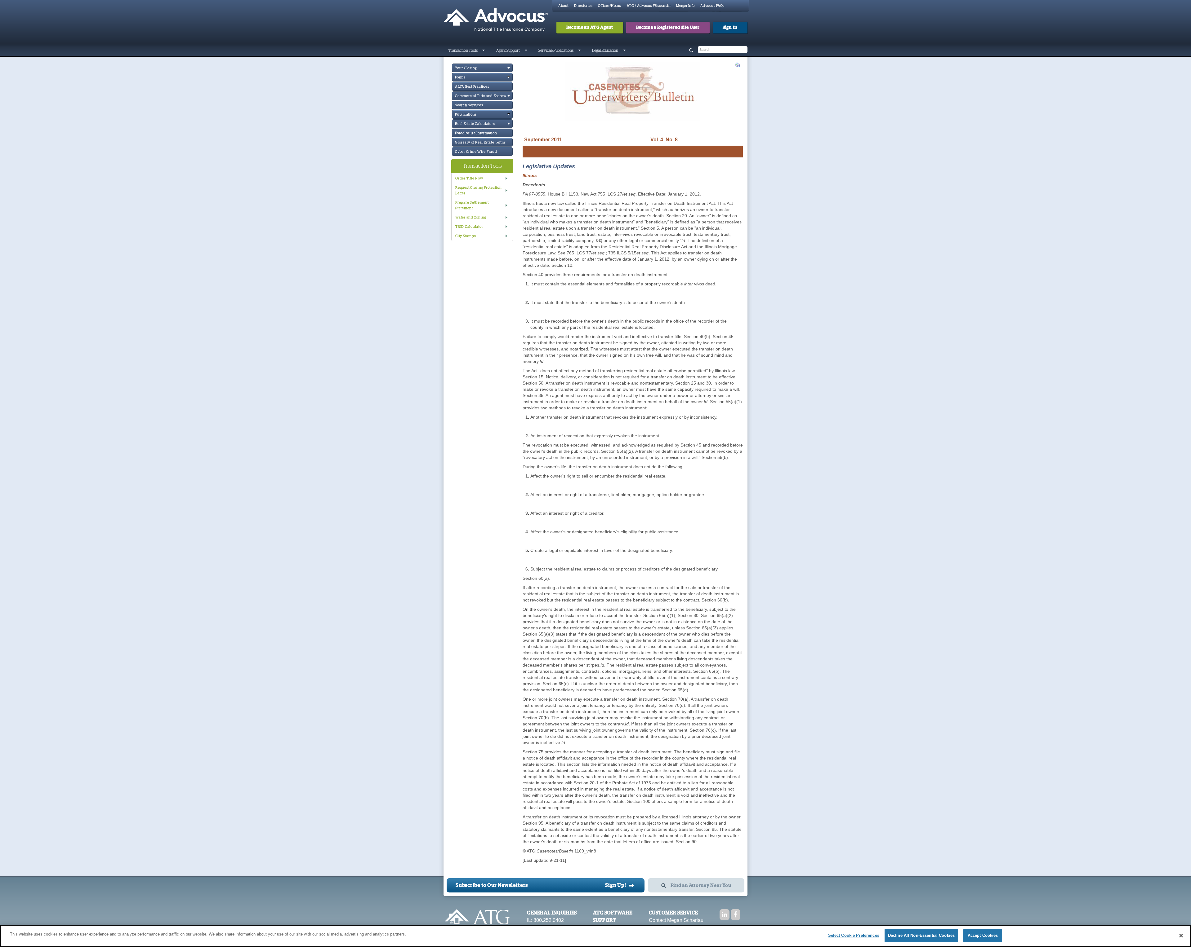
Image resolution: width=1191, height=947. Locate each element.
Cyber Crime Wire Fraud (476, 151)
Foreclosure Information (476, 133)
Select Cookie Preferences (853, 935)
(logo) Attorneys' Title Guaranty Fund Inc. (496, 20)
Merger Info (685, 5)
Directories (583, 5)
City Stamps (465, 236)
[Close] (1181, 935)
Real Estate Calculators (475, 124)
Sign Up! (619, 885)
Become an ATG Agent (589, 27)
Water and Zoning (470, 217)
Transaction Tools (463, 50)
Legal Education (605, 50)
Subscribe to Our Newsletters (492, 885)
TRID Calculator (469, 226)
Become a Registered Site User (668, 27)
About (563, 5)
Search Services (469, 105)
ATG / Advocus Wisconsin (649, 5)
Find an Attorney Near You (701, 885)
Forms (460, 77)
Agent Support (508, 50)
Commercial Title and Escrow (480, 96)
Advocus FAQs (712, 5)
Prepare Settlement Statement (472, 205)
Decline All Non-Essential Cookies (921, 935)
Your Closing (466, 68)
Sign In (730, 27)
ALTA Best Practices (472, 86)
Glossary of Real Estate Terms (480, 142)
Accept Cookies (983, 935)
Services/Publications (555, 50)
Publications (466, 114)
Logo (477, 919)
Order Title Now (469, 178)
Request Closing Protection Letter (478, 190)
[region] (595, 936)
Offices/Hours (609, 5)
